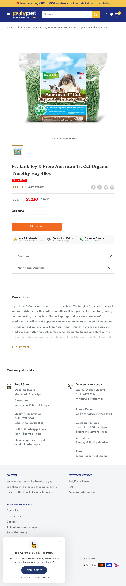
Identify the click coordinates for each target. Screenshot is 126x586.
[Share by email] (112, 187)
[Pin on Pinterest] (99, 187)
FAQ (71, 487)
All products (23, 28)
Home (10, 28)
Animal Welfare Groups (22, 527)
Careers (12, 521)
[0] (117, 15)
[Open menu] (8, 14)
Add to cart (36, 226)
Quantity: (18, 210)
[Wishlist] (112, 14)
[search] (67, 14)
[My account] (107, 14)
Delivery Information (82, 492)
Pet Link (17, 187)
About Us (12, 510)
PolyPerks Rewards (81, 481)
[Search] (96, 14)
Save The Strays (17, 532)
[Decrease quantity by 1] (29, 210)
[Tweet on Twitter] (106, 187)
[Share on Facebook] (93, 187)
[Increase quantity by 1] (46, 210)
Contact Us (14, 516)
